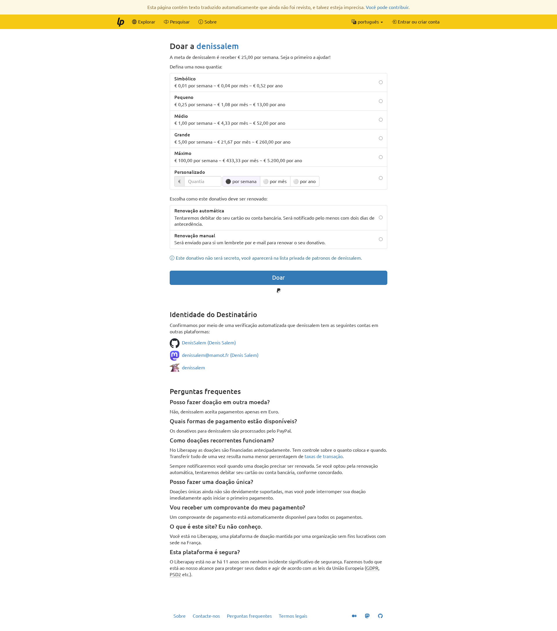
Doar (278, 277)
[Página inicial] (120, 22)
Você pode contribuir (387, 7)
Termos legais (293, 616)
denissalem (217, 45)
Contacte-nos (206, 616)
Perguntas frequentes (249, 616)
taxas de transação (324, 456)
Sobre (179, 616)
